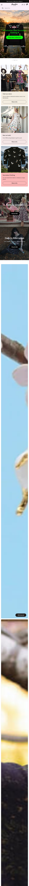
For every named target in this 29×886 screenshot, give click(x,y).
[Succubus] (14, 4)
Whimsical (21, 615)
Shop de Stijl (15, 213)
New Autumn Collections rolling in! (15, 1)
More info (14, 102)
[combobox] (14, 8)
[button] (26, 4)
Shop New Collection (14, 37)
